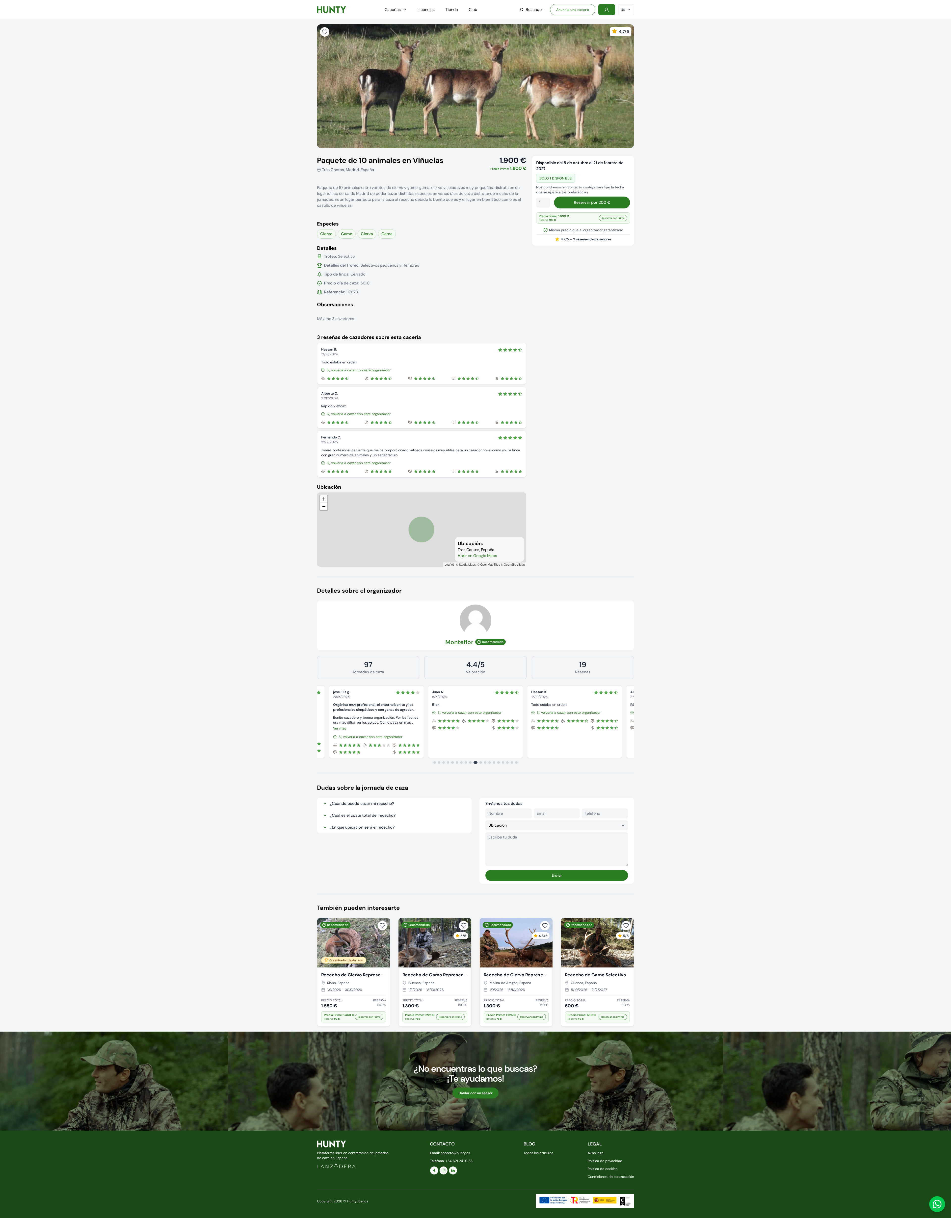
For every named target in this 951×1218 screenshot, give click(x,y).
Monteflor (459, 642)
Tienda (452, 9)
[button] (323, 499)
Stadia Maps (467, 564)
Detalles (327, 248)
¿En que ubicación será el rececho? (362, 827)
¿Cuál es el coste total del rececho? (363, 815)
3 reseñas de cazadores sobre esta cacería (369, 337)
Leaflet (449, 564)
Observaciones (335, 304)
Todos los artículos (538, 1153)
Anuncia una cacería (572, 9)
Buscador (534, 9)
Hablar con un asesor (475, 1093)
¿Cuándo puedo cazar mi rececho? (362, 803)
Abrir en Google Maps (477, 555)
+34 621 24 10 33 (459, 1161)
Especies (328, 224)
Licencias (426, 9)
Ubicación (329, 487)
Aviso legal (596, 1153)
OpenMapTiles (490, 564)
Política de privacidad (605, 1161)
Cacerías (393, 9)
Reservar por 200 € (592, 202)
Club (473, 9)
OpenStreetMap (514, 564)
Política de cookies (602, 1169)
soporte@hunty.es (455, 1153)
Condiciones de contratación (611, 1176)
